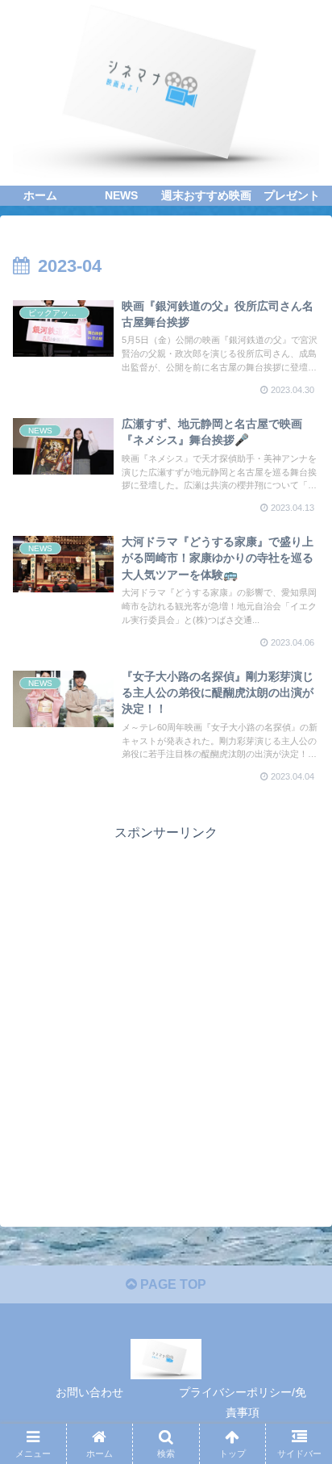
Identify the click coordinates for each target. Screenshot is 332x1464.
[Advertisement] (166, 1011)
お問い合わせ (89, 1392)
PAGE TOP (171, 1284)
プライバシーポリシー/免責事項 (242, 1402)
